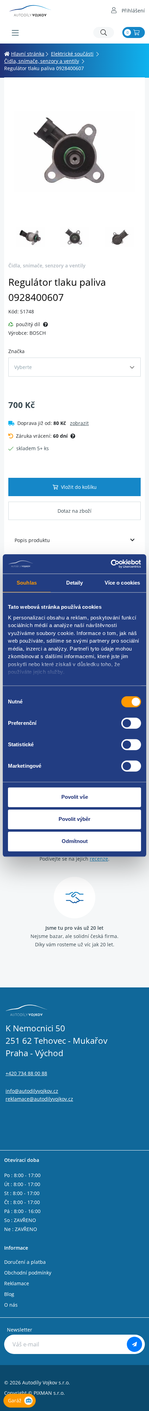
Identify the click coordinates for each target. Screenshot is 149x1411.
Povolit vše (74, 797)
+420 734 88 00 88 (26, 1073)
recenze (99, 858)
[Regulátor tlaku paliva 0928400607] (74, 152)
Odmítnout (75, 841)
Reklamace (16, 1283)
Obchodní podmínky (27, 1272)
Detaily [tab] (74, 583)
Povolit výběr (74, 819)
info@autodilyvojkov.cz (32, 1091)
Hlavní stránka (27, 53)
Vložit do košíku (79, 487)
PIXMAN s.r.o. (49, 1393)
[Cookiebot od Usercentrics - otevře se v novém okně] (110, 563)
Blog (9, 1294)
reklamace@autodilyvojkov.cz (39, 1099)
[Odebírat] (134, 1344)
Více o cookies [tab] (122, 583)
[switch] (131, 723)
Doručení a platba (25, 1262)
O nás (11, 1304)
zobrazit (79, 423)
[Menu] (15, 33)
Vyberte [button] (23, 367)
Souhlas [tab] (27, 583)
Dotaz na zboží (74, 511)
